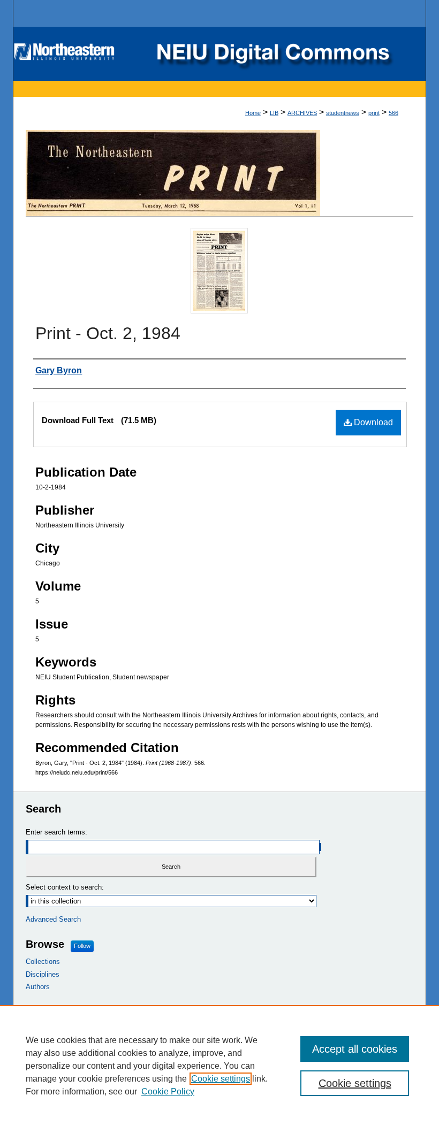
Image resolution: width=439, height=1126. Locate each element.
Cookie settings (220, 1078)
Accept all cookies (354, 1049)
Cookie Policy (167, 1091)
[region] (219, 1065)
